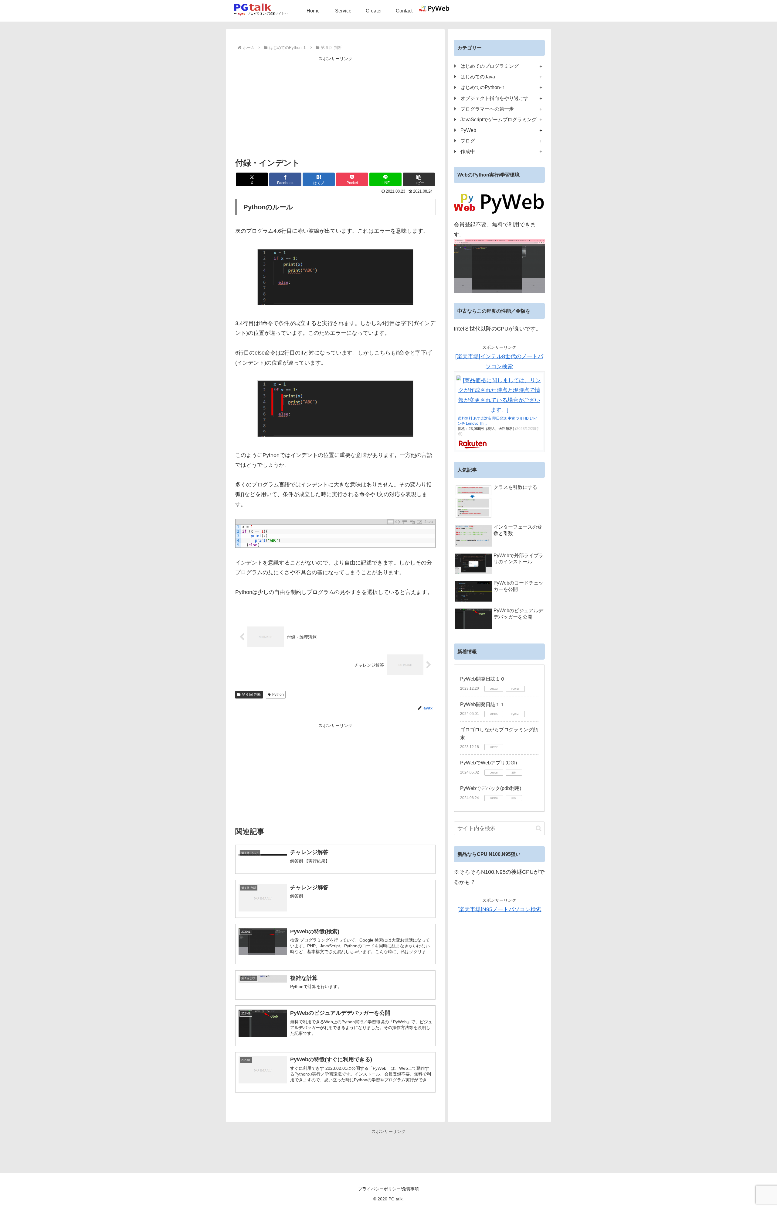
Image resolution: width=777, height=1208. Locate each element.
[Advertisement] (335, 105)
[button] (419, 179)
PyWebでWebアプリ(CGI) (488, 762)
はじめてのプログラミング (489, 66)
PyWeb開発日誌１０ (482, 678)
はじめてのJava (477, 76)
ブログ (467, 140)
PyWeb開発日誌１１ (482, 704)
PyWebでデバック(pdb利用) (490, 788)
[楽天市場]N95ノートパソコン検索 (499, 909)
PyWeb (468, 130)
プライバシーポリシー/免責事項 (388, 1188)
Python (278, 694)
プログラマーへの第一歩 (487, 109)
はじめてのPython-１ (483, 87)
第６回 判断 (251, 694)
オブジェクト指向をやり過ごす (494, 98)
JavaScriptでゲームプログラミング (498, 119)
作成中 (467, 151)
